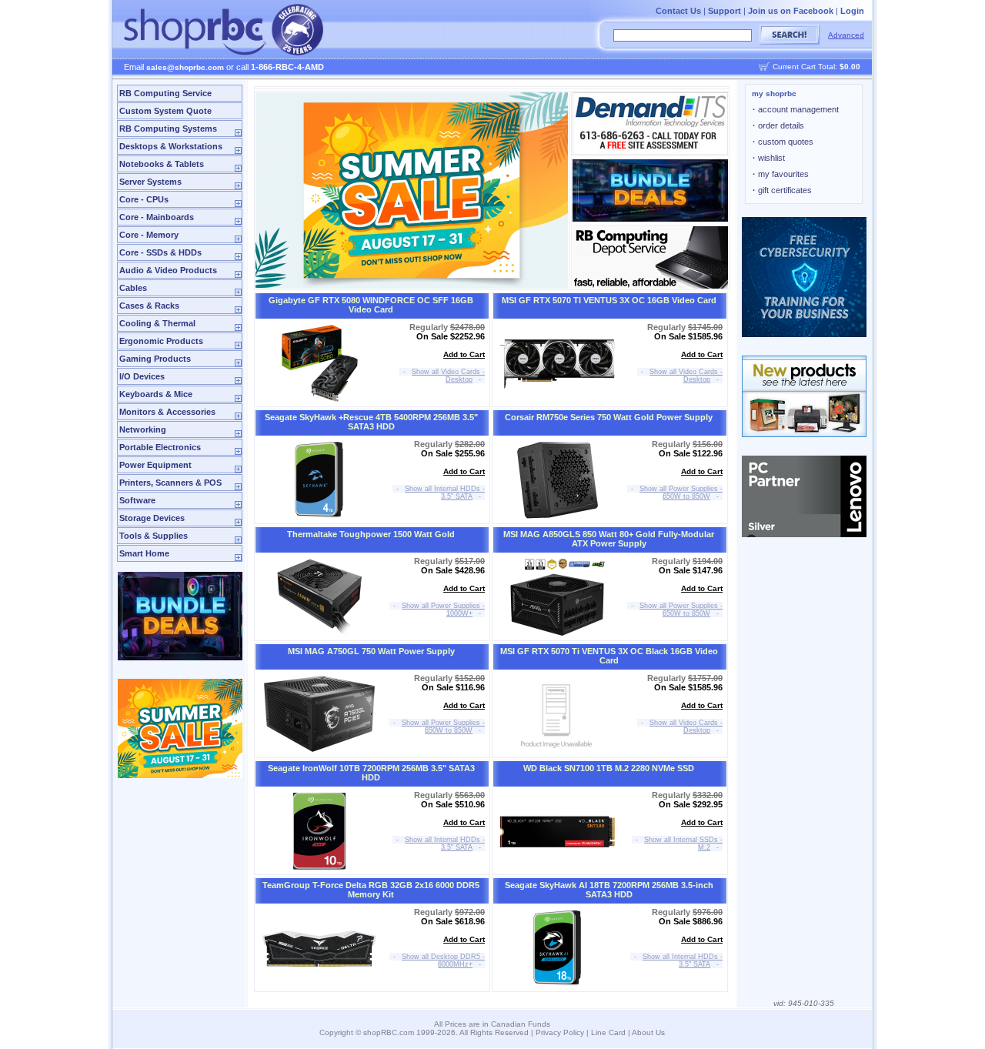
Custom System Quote (165, 110)
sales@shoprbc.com (185, 67)
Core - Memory (149, 234)
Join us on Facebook (790, 10)
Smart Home (144, 553)
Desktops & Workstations (170, 146)
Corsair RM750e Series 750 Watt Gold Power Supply (609, 417)
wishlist (769, 157)
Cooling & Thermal (157, 323)
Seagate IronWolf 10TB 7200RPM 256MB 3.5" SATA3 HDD (371, 772)
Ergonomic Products (161, 341)
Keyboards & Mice (155, 394)
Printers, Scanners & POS (170, 482)
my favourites (781, 174)
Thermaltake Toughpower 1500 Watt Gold (371, 534)
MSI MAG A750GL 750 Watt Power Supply (371, 651)
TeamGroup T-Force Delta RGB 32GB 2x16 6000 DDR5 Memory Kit (370, 889)
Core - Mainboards (156, 217)
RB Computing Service (165, 93)
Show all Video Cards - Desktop (448, 375)
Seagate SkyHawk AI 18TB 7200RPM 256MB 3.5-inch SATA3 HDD (609, 889)
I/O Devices (142, 376)
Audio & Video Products (168, 270)
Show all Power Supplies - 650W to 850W (681, 492)
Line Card (608, 1032)
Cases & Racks (149, 305)
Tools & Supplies (153, 535)
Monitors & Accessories (167, 411)
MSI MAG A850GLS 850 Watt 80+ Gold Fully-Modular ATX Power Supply (608, 539)
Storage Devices (152, 518)
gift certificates (782, 190)
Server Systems (150, 181)
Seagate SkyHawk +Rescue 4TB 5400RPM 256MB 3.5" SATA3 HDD (371, 422)
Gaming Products (155, 358)
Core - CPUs (144, 199)
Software (137, 500)
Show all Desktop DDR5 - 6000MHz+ (443, 960)
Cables (133, 287)
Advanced (846, 35)
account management (796, 109)
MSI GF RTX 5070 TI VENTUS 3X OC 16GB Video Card (609, 300)
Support (724, 10)
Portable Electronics (160, 447)
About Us (648, 1032)
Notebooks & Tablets (161, 164)
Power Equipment (155, 464)
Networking (142, 429)
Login (852, 10)
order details (778, 125)
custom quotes (783, 141)
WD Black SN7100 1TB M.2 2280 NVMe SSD (608, 768)
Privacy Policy (560, 1032)
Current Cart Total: (816, 66)
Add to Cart (464, 354)
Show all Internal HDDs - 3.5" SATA (445, 492)
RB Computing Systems (168, 128)
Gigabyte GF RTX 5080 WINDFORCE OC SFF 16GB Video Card (371, 305)
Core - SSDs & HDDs (160, 252)
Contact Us (678, 10)
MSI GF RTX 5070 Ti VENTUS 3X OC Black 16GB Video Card (609, 655)
